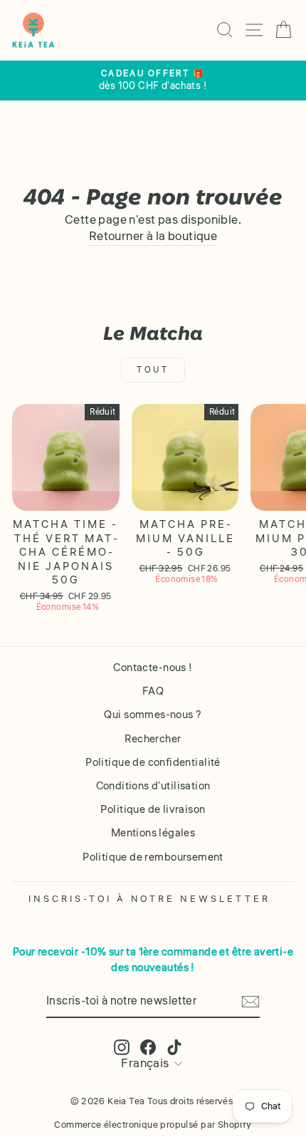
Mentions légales (153, 833)
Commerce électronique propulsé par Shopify (152, 1124)
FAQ (153, 691)
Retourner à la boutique (153, 237)
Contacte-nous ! (152, 667)
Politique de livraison (152, 809)
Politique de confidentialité (153, 762)
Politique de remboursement (153, 857)
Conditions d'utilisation (153, 786)
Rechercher (153, 739)
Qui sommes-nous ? (152, 714)
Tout (153, 370)
